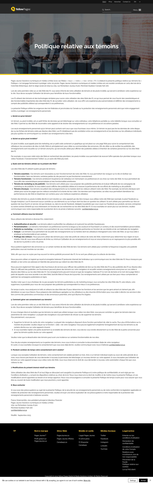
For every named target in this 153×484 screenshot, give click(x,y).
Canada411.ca (62, 442)
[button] (137, 10)
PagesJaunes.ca (63, 435)
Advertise (117, 2)
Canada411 (83, 445)
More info (87, 480)
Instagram (104, 442)
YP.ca (110, 2)
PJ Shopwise (83, 442)
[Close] (150, 480)
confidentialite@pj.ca (90, 209)
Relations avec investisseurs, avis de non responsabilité (130, 454)
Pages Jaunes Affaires (65, 439)
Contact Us (126, 2)
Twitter (103, 435)
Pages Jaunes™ (40, 435)
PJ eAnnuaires (84, 439)
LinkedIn (104, 446)
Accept (143, 480)
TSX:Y (104, 2)
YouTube (104, 449)
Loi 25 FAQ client (128, 469)
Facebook (104, 439)
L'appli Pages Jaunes (87, 435)
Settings (133, 480)
